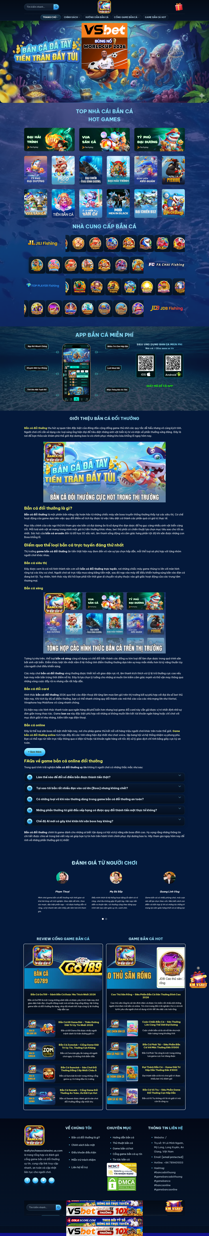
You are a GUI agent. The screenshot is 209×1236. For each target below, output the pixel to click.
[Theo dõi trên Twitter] (43, 1180)
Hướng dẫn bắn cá (123, 1137)
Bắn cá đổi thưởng (35, 428)
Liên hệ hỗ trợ (79, 1167)
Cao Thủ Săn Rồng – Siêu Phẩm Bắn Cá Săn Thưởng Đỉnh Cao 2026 (146, 996)
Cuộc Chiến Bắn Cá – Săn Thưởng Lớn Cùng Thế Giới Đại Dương (161, 1023)
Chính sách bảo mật (83, 1144)
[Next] (178, 897)
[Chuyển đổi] (179, 775)
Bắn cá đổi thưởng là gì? (85, 1137)
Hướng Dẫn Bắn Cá (97, 17)
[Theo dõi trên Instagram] (35, 1180)
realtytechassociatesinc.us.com (43, 1150)
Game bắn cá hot (123, 1148)
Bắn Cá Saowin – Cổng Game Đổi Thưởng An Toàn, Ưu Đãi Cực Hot (79, 1091)
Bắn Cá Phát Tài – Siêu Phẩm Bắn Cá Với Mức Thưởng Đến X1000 (161, 1046)
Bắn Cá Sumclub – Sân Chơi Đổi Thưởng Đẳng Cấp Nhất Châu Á (79, 1069)
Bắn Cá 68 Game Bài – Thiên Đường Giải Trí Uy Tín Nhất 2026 (78, 1024)
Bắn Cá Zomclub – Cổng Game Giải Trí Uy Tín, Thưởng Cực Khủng (79, 1046)
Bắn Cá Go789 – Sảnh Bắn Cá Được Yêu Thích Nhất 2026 (63, 994)
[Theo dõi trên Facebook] (27, 1180)
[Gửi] (56, 6)
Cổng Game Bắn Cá (125, 17)
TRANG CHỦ (49, 17)
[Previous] (31, 897)
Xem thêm (35, 752)
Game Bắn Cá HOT (155, 17)
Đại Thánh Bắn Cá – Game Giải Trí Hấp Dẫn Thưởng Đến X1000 (161, 1068)
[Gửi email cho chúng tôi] (52, 1180)
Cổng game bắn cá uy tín (127, 1154)
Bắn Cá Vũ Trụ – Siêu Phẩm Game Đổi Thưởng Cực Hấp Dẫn (161, 1091)
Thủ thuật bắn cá (123, 1142)
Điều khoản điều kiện (83, 1152)
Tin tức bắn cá (121, 1159)
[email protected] (172, 1157)
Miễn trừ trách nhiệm (83, 1159)
